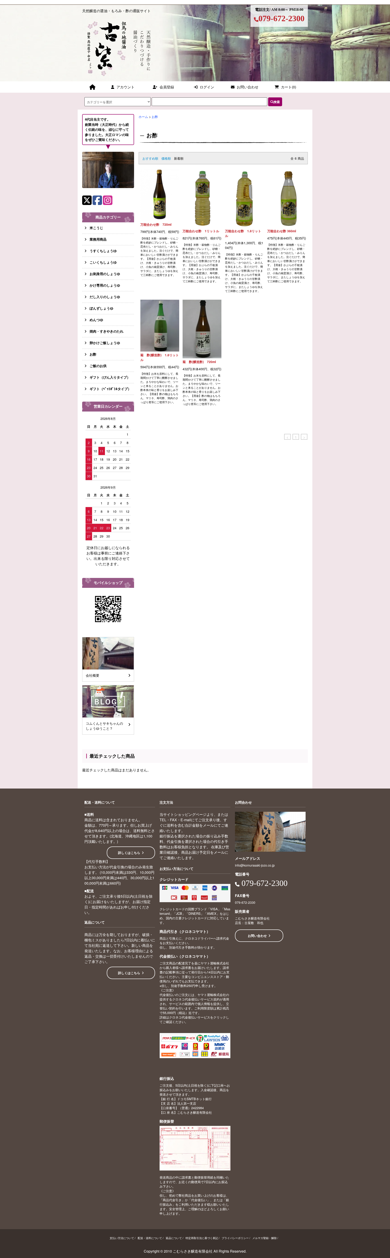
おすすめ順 (150, 158)
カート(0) (288, 87)
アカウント (125, 87)
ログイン (207, 87)
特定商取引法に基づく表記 (202, 1238)
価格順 (166, 158)
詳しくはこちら (129, 852)
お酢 (155, 116)
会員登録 (167, 87)
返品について (174, 1238)
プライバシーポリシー (235, 1238)
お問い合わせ (247, 87)
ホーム (143, 116)
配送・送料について (150, 1238)
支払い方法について (122, 1238)
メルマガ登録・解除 (264, 1238)
